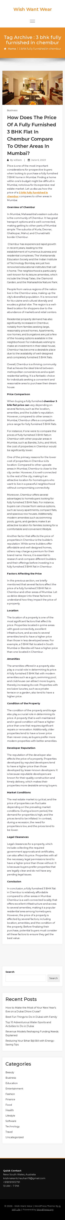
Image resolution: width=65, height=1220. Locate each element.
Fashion (10, 1093)
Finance (10, 1099)
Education (12, 1083)
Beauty (10, 1072)
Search (10, 971)
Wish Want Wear (32, 9)
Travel (9, 1131)
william (18, 160)
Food (9, 1104)
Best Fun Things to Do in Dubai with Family (31, 1016)
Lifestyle (10, 1115)
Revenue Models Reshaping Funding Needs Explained (32, 1033)
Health (10, 1110)
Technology (13, 1126)
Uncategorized (15, 1137)
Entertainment (14, 1088)
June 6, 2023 (38, 160)
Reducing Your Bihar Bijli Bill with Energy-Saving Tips (30, 1042)
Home (12, 48)
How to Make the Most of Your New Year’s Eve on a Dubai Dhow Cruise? (31, 1009)
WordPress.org (45, 1209)
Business (12, 110)
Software (11, 1121)
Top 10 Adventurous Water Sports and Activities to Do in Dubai (28, 1024)
